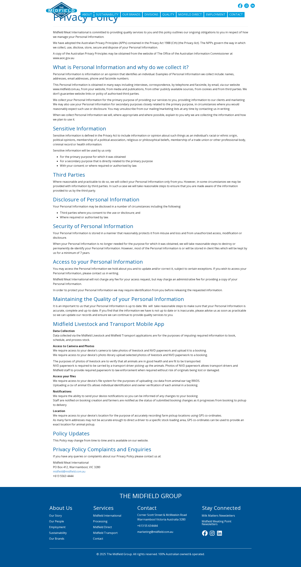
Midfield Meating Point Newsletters (216, 522)
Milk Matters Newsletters (218, 515)
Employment (57, 527)
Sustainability (58, 533)
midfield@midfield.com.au (69, 471)
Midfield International (107, 515)
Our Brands (56, 538)
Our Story (55, 515)
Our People (56, 521)
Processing (100, 521)
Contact (98, 538)
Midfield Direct (102, 527)
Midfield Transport (105, 533)
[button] (240, 5)
